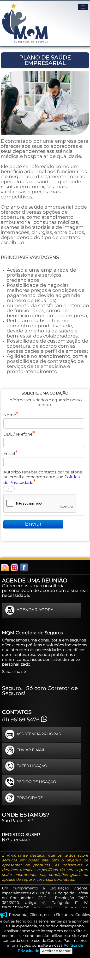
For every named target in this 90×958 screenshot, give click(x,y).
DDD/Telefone (17, 434)
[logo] (25, 22)
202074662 (20, 840)
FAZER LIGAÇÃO (32, 765)
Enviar (33, 524)
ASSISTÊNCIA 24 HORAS (39, 734)
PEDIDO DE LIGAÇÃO (36, 781)
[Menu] (83, 6)
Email (9, 453)
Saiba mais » (14, 671)
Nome (9, 414)
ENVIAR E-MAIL (31, 749)
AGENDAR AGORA (35, 609)
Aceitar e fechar (56, 951)
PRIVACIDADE (30, 797)
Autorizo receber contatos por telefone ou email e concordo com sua (42, 477)
